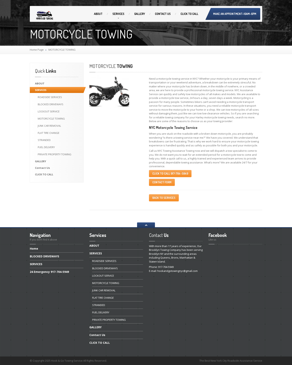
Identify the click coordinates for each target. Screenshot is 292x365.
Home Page (37, 49)
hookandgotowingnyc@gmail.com (177, 271)
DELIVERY (46, 147)
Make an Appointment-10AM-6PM (234, 13)
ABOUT (98, 13)
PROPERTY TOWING (54, 154)
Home (34, 248)
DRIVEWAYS (50, 104)
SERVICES (118, 13)
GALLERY (139, 13)
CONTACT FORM (161, 182)
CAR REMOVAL (49, 125)
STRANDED (44, 140)
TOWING (51, 118)
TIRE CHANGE (48, 133)
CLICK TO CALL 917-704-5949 (170, 173)
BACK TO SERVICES (163, 197)
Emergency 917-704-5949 (49, 272)
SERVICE (49, 111)
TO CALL (189, 13)
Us (163, 13)
